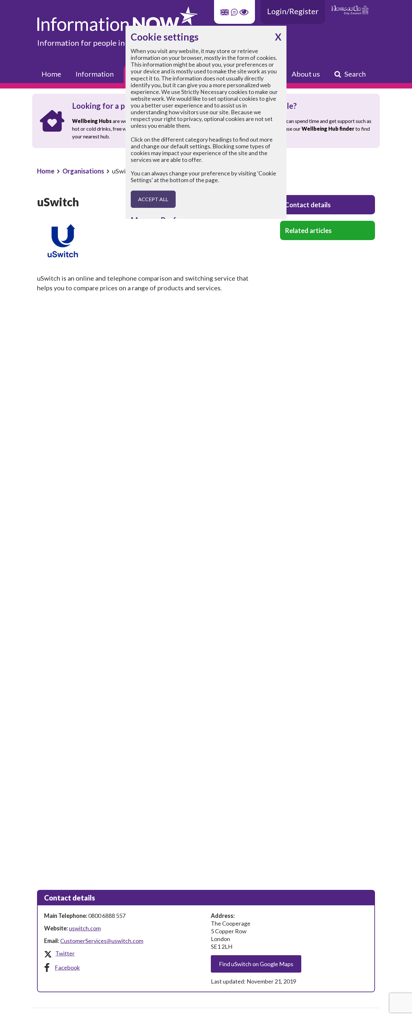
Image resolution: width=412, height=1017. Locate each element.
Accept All (153, 199)
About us (306, 74)
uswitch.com (85, 928)
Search (355, 74)
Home (51, 74)
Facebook (67, 967)
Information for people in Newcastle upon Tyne (118, 42)
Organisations (83, 171)
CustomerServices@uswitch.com (101, 940)
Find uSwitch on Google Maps (256, 963)
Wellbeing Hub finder (328, 129)
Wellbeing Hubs (92, 121)
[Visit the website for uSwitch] (148, 240)
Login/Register (293, 11)
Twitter (65, 953)
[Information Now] (165, 18)
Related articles (308, 230)
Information (95, 74)
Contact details (308, 205)
